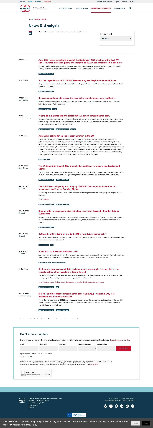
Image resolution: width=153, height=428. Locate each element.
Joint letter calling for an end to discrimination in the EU (66, 135)
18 (78, 318)
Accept (135, 423)
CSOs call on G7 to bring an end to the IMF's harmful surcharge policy (73, 233)
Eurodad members (116, 340)
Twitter (30, 2)
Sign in (117, 2)
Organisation (102, 344)
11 (60, 318)
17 (73, 318)
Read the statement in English (49, 282)
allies (128, 340)
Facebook (22, 2)
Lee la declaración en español (72, 282)
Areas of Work (82, 8)
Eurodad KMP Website (104, 2)
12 (65, 318)
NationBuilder (116, 400)
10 (56, 318)
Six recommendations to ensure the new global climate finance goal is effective (77, 98)
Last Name (62, 344)
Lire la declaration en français (93, 282)
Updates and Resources (101, 8)
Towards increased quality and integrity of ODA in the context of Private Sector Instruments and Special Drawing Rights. (77, 188)
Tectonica (131, 400)
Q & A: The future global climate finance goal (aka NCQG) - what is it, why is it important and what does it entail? (76, 295)
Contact (124, 2)
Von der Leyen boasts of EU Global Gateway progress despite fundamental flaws (77, 80)
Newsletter (47, 2)
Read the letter (44, 199)
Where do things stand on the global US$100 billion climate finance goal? (74, 115)
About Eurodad (65, 8)
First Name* (43, 344)
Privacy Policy (113, 398)
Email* (22, 344)
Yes (24, 357)
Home (31, 19)
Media (132, 2)
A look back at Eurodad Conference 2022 (58, 251)
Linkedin (38, 2)
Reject (146, 423)
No (31, 357)
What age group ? (84, 344)
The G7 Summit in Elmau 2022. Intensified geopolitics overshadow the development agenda (79, 167)
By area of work (106, 34)
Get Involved (119, 8)
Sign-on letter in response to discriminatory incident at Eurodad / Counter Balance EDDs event (79, 212)
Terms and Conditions (127, 398)
